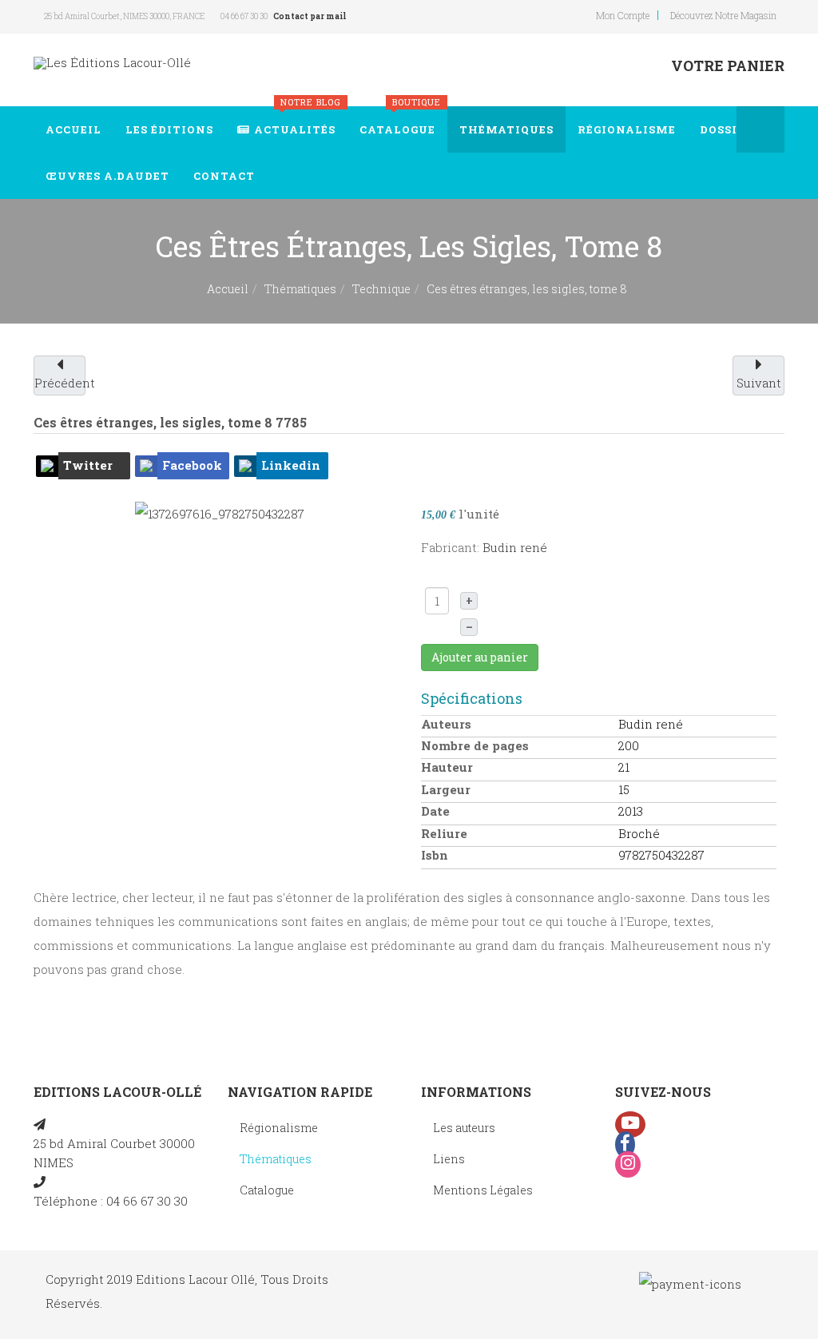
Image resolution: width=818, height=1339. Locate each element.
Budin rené (514, 547)
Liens (449, 1158)
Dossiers (730, 129)
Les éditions (169, 129)
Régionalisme (627, 129)
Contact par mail (309, 16)
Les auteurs (464, 1127)
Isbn (434, 855)
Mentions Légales (483, 1190)
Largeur (446, 789)
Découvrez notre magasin (723, 15)
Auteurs (446, 724)
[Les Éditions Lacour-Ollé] (112, 63)
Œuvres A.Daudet (107, 176)
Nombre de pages (475, 745)
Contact (224, 176)
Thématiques (506, 129)
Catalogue (400, 121)
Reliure (444, 833)
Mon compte (622, 15)
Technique (381, 288)
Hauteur (447, 767)
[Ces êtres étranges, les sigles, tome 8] (219, 512)
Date (435, 811)
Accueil (73, 129)
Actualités (297, 121)
